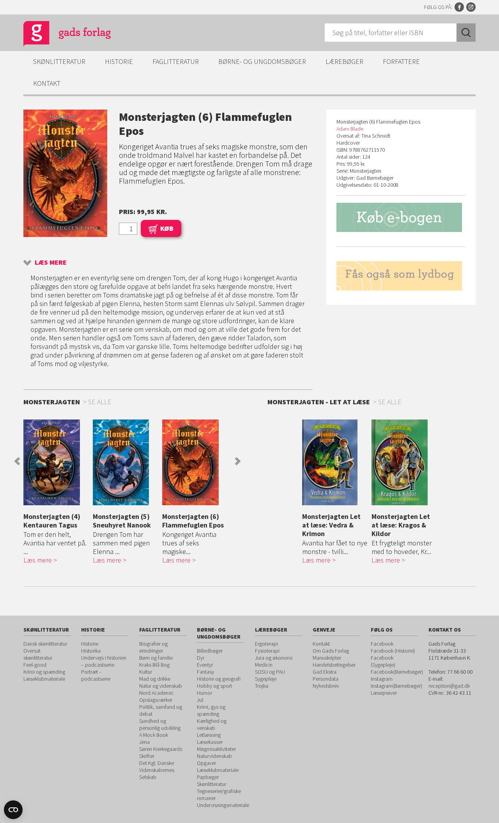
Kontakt (46, 83)
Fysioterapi (267, 650)
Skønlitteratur (59, 61)
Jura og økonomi (273, 657)
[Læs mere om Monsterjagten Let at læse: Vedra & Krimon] (335, 462)
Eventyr (205, 664)
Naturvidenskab (214, 755)
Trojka (261, 685)
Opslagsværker (155, 699)
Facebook (459, 7)
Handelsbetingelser (334, 664)
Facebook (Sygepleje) (383, 661)
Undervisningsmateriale (223, 805)
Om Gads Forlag (331, 650)
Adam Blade (349, 128)
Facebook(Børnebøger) (397, 671)
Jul (200, 699)
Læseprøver (384, 692)
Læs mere (51, 262)
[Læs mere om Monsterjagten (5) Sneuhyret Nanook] (125, 462)
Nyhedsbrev (326, 685)
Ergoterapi (266, 643)
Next (238, 461)
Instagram (471, 7)
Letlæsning (209, 734)
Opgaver (206, 762)
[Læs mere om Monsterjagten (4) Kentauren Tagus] (56, 462)
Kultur (145, 671)
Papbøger (208, 777)
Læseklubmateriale (44, 678)
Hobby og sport (214, 685)
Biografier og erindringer (153, 647)
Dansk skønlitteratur (45, 643)
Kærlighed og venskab (211, 724)
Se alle (390, 401)
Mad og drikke (154, 678)
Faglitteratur (175, 61)
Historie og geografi (219, 678)
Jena (144, 741)
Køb (166, 228)
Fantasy (205, 671)
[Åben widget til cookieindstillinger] (13, 809)
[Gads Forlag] (58, 35)
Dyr (200, 657)
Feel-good (34, 664)
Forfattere (401, 61)
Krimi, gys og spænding (211, 710)
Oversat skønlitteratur (37, 654)
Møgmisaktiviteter (216, 748)
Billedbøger (210, 650)
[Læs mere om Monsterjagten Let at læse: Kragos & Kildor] (404, 462)
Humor (204, 692)
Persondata (325, 678)
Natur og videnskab (160, 685)
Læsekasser (210, 741)
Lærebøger (344, 61)
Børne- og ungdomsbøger (262, 61)
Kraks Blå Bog (154, 664)
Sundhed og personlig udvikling (159, 724)
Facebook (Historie (392, 650)
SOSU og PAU (270, 671)
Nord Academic (156, 692)
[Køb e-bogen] (400, 217)
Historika (91, 650)
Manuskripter (327, 657)
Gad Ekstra (324, 671)
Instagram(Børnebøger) (396, 685)
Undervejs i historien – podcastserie (103, 661)
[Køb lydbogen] (400, 275)
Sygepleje (265, 678)
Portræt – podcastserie (95, 675)
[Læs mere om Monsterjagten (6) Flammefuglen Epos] (195, 462)
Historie (119, 61)
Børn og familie (156, 657)
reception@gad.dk (449, 685)
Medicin (264, 664)
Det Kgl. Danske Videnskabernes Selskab (156, 770)
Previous (17, 461)
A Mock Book (153, 734)
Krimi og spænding (44, 671)
